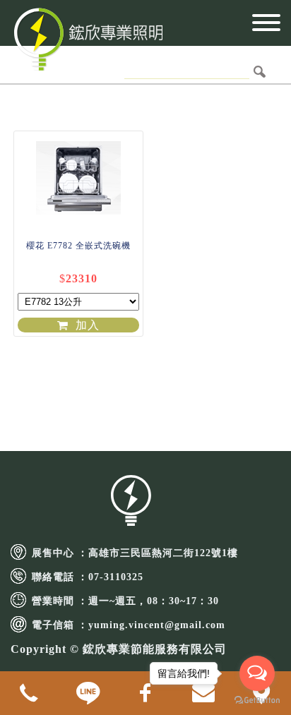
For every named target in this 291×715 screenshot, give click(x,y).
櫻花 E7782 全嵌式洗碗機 (78, 246)
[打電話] (29, 693)
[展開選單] (266, 27)
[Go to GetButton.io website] (257, 700)
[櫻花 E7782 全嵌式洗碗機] (78, 175)
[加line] (87, 693)
